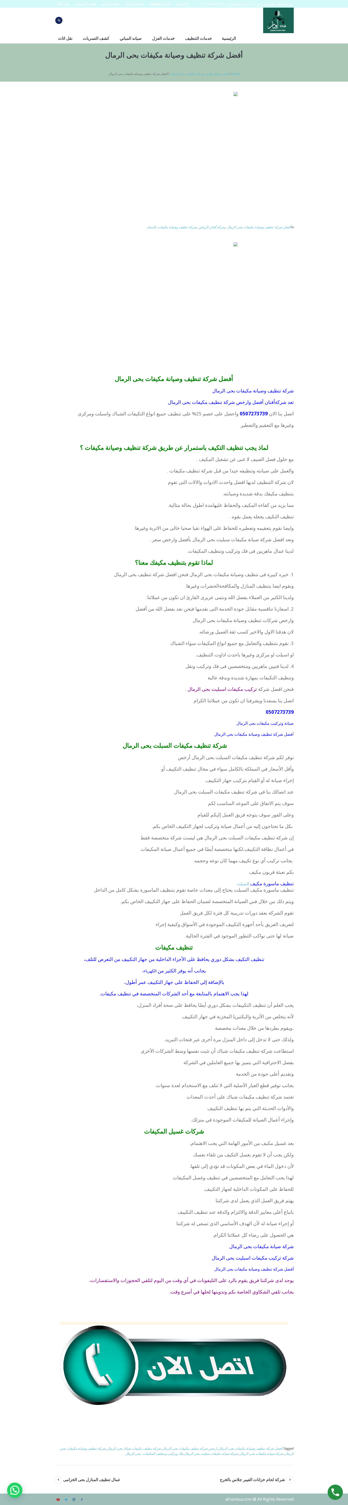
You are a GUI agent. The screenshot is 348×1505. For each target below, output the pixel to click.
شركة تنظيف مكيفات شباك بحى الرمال (134, 1448)
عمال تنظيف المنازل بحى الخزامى (92, 1479)
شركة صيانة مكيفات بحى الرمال (261, 1453)
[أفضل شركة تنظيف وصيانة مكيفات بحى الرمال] (174, 155)
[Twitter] (66, 1499)
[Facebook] (82, 1499)
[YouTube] (58, 1499)
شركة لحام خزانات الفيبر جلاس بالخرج (252, 1479)
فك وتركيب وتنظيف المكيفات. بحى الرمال (154, 1453)
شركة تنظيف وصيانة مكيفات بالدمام (171, 227)
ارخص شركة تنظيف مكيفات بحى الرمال (189, 1448)
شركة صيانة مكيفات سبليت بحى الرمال (211, 1453)
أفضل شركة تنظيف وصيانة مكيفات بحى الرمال (200, 74)
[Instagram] (74, 1499)
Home (236, 74)
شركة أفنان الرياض (211, 227)
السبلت (243, 884)
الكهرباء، (149, 971)
